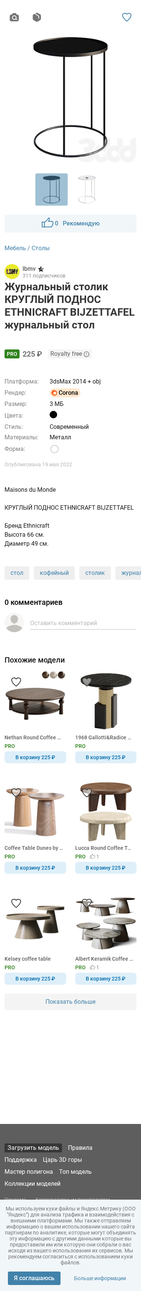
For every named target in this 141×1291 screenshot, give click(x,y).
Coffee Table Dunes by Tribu (34, 848)
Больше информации (100, 1278)
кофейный (54, 572)
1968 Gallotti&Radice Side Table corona (104, 737)
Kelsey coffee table (28, 959)
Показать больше (70, 1001)
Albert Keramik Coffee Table (104, 959)
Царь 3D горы (62, 1159)
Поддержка (21, 1159)
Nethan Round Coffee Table (34, 737)
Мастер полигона (29, 1171)
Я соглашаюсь (34, 1278)
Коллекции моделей (33, 1183)
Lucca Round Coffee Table (104, 848)
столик (95, 572)
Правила (80, 1147)
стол (17, 572)
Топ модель (75, 1171)
